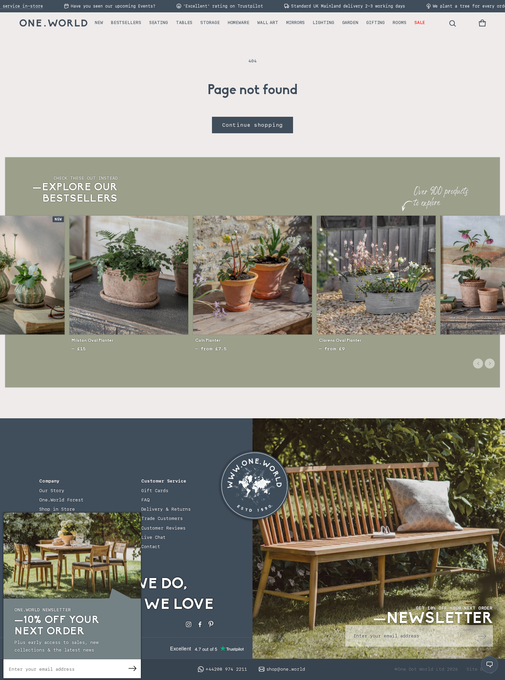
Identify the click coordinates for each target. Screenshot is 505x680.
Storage (210, 22)
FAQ (145, 499)
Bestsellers (126, 22)
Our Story (51, 490)
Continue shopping (252, 125)
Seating (158, 22)
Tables (184, 22)
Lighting (323, 22)
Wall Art (267, 22)
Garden (350, 22)
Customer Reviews (163, 528)
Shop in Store (57, 509)
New (99, 22)
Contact (150, 546)
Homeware (238, 22)
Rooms (399, 22)
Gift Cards (154, 490)
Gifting (375, 22)
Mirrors (295, 22)
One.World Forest (61, 499)
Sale (419, 22)
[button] (482, 23)
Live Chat (153, 537)
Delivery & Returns (166, 509)
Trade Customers (162, 518)
